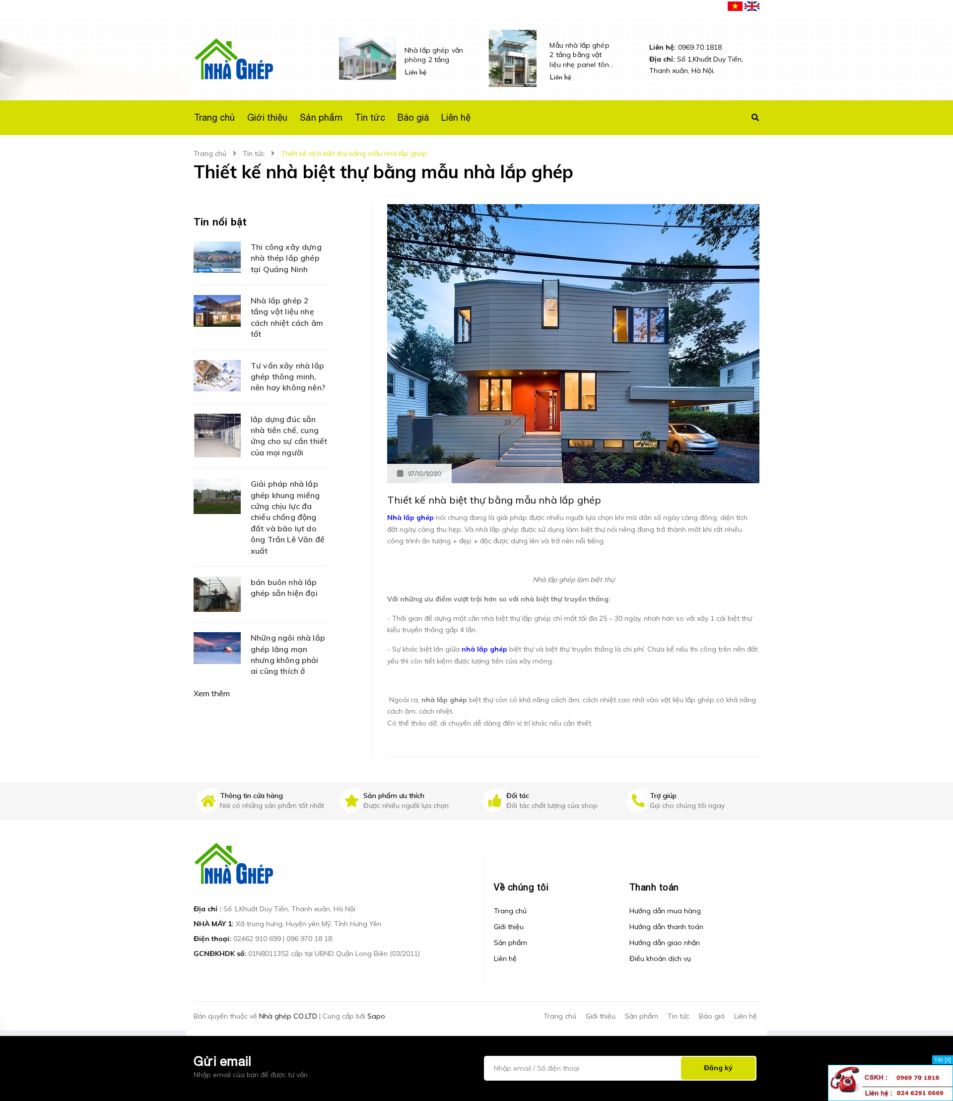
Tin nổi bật (220, 221)
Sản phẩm (510, 942)
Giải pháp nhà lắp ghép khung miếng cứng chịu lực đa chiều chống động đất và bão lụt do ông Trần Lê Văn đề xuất (288, 517)
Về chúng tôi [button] (521, 887)
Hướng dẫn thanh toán (666, 926)
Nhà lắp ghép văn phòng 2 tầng (434, 55)
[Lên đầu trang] (795, 1076)
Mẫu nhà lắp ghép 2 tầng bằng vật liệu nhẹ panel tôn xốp (579, 55)
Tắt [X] (942, 1059)
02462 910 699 (257, 938)
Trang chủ (510, 910)
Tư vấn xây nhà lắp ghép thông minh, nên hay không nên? (288, 377)
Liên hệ (505, 958)
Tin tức (678, 1016)
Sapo (376, 1016)
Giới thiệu (509, 926)
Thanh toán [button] (654, 887)
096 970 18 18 (309, 938)
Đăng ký (718, 1067)
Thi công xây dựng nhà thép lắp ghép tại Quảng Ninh (286, 258)
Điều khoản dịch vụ (660, 958)
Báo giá (712, 1016)
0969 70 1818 (685, 47)
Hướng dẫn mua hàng (665, 910)
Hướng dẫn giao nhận (664, 942)
